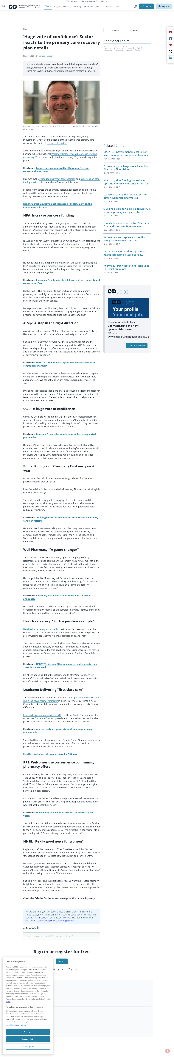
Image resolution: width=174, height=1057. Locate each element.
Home (26, 29)
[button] (135, 6)
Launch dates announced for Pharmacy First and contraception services (126, 224)
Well (138, 48)
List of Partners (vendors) (16, 1025)
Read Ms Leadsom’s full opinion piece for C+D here (50, 754)
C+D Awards (108, 7)
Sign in (73, 969)
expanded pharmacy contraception (57, 178)
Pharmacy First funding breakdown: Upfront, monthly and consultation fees (126, 182)
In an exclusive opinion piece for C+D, (42, 714)
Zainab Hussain (46, 56)
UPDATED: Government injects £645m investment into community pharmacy (125, 153)
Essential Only (27, 1039)
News (48, 6)
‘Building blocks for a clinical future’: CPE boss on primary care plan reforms (127, 210)
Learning (77, 6)
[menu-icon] (3, 6)
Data (117, 7)
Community (88, 7)
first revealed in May (57, 143)
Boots (130, 48)
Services (119, 48)
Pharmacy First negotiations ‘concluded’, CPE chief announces (126, 267)
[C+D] (25, 6)
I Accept (27, 1032)
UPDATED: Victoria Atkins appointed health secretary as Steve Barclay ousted (124, 254)
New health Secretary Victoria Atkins (41, 629)
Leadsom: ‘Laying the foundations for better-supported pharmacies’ (125, 196)
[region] (27, 1006)
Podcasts (67, 6)
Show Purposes (27, 1046)
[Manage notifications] (167, 1051)
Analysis (56, 6)
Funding (108, 48)
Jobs (98, 7)
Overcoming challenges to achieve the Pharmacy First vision (125, 167)
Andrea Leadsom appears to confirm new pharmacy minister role (124, 239)
